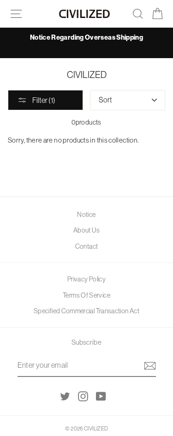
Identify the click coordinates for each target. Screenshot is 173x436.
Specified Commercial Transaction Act (86, 311)
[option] (86, 37)
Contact (86, 246)
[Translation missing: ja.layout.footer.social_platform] (65, 396)
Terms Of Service (86, 295)
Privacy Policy (86, 279)
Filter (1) (43, 100)
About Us (86, 230)
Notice (86, 214)
